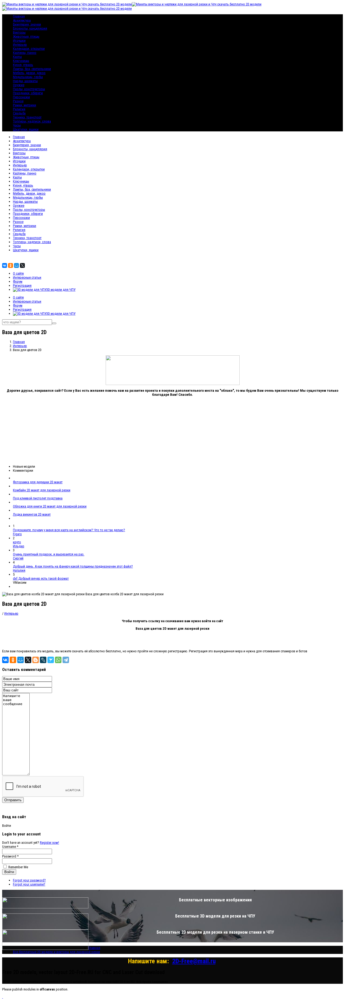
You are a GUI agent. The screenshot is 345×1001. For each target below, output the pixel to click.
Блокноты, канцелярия (30, 28)
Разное (18, 101)
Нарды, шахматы (25, 81)
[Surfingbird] (50, 660)
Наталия (19, 570)
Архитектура (22, 20)
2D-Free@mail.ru (194, 961)
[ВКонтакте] (4, 265)
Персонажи (21, 97)
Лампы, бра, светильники (32, 69)
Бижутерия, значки (27, 24)
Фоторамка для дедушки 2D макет (38, 482)
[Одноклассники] (10, 265)
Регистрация (22, 286)
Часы (17, 125)
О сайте (18, 273)
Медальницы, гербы (28, 77)
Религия (19, 109)
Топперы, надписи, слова (32, 121)
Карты (17, 57)
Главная (19, 137)
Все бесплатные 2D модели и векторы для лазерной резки (56, 952)
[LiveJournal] (43, 660)
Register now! (49, 843)
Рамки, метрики (24, 105)
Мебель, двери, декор (29, 73)
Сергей (18, 558)
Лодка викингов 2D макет (32, 514)
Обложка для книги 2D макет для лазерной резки (50, 506)
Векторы (19, 32)
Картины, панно (24, 53)
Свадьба (19, 113)
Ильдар (18, 546)
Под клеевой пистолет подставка (38, 498)
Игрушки (19, 40)
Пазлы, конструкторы (29, 89)
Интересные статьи (27, 277)
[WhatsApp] (58, 660)
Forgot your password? (29, 880)
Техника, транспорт (27, 117)
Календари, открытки (29, 49)
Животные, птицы (26, 36)
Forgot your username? (29, 884)
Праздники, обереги (28, 93)
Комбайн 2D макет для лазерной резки (41, 490)
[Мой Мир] (16, 265)
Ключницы (21, 61)
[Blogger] (35, 660)
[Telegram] (66, 660)
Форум (17, 281)
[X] (22, 265)
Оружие (18, 85)
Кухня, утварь (23, 65)
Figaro (17, 534)
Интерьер (20, 45)
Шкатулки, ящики (26, 129)
